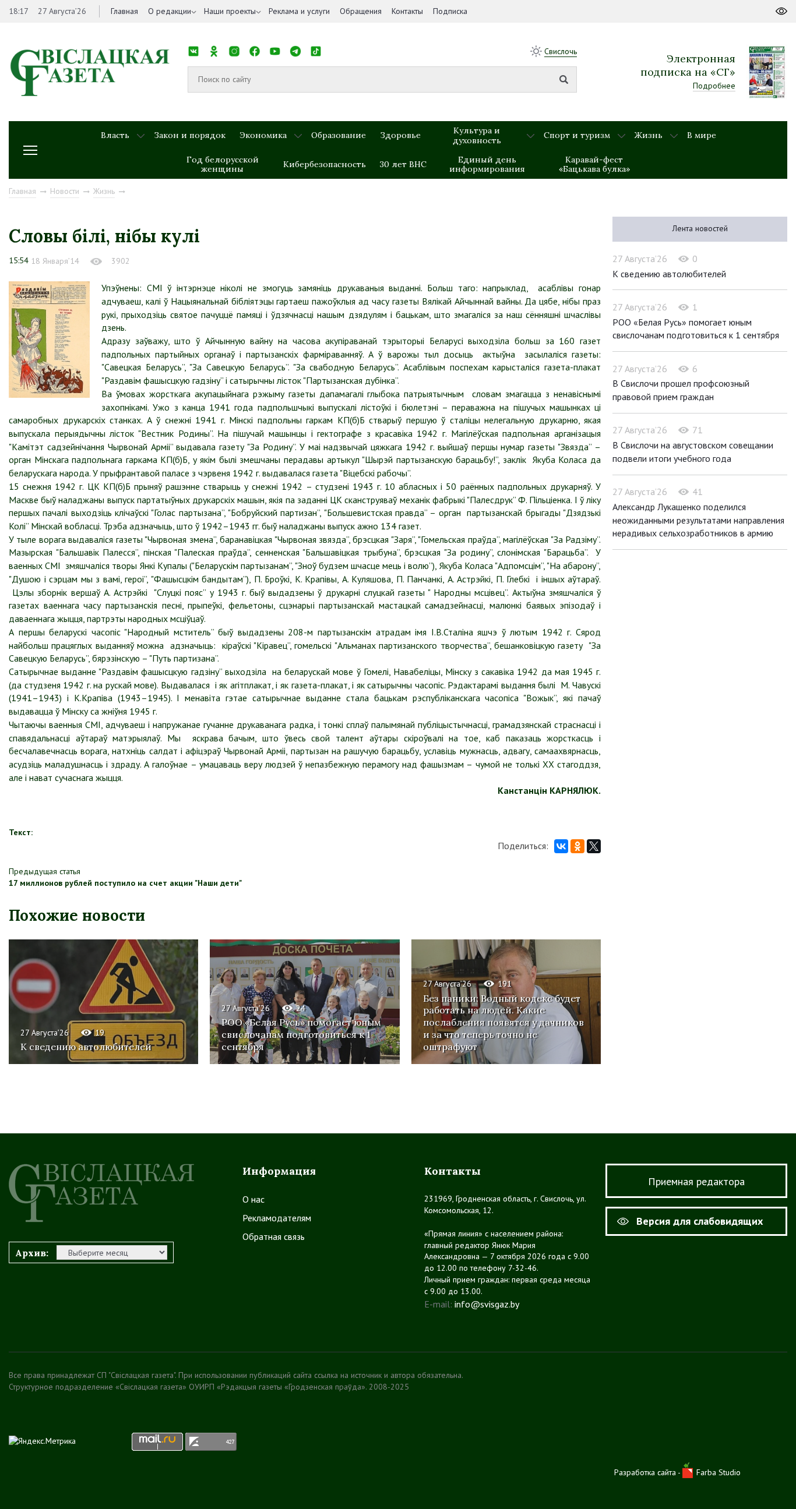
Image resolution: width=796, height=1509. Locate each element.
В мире (701, 135)
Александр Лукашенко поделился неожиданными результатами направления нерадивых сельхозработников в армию (698, 520)
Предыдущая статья (44, 871)
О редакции (169, 11)
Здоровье (400, 135)
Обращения (361, 11)
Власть (115, 135)
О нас (253, 1199)
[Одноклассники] (577, 846)
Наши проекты (230, 11)
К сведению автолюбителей (86, 1046)
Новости (64, 191)
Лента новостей (700, 228)
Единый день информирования (487, 164)
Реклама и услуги (299, 11)
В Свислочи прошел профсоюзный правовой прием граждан (680, 389)
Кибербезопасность (324, 164)
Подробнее (714, 85)
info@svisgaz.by (487, 1304)
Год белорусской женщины (222, 164)
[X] (594, 846)
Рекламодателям (276, 1218)
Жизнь (649, 135)
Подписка (450, 11)
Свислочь (560, 51)
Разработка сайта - (648, 1472)
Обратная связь (273, 1236)
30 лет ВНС (403, 164)
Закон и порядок (190, 135)
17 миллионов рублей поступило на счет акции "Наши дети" (125, 883)
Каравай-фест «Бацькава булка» (594, 164)
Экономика (263, 135)
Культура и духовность (477, 135)
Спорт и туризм (577, 135)
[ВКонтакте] (561, 846)
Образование (338, 135)
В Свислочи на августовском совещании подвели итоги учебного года (692, 451)
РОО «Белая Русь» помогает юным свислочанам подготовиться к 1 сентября (301, 1034)
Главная (124, 11)
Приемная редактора (696, 1181)
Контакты (407, 11)
